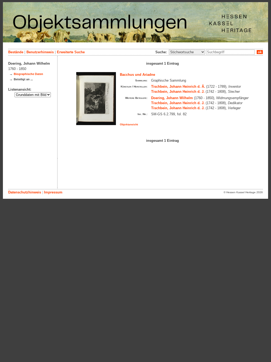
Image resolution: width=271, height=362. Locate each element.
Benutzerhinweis (40, 52)
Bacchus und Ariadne (137, 75)
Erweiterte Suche (71, 52)
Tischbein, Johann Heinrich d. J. (178, 92)
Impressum (53, 192)
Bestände (15, 52)
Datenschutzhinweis (24, 192)
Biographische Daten (28, 74)
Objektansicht (129, 124)
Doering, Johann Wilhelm (172, 98)
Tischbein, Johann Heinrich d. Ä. (178, 87)
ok (260, 52)
